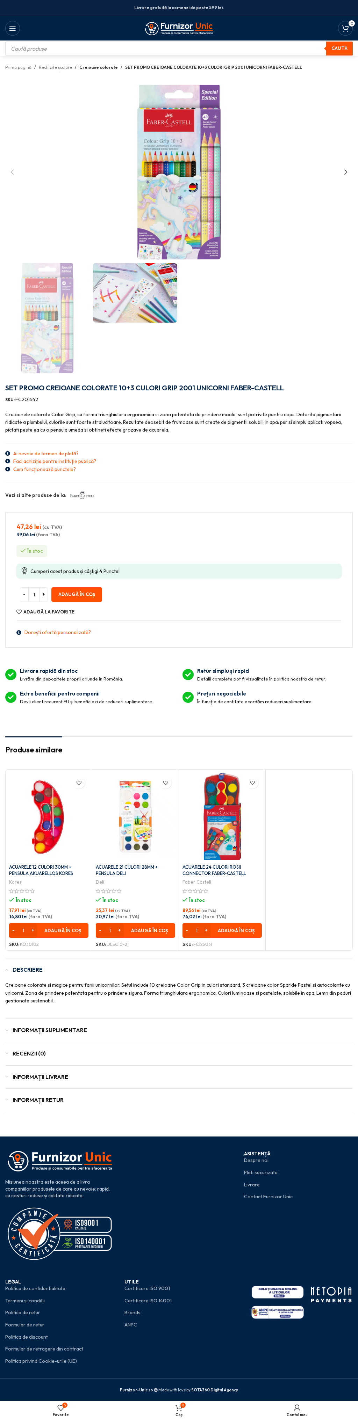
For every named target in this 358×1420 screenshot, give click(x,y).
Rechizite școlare (55, 67)
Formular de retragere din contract (44, 1349)
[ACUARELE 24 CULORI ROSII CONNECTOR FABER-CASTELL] (222, 816)
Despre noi (256, 1160)
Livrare (252, 1185)
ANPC (130, 1325)
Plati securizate (261, 1172)
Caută (339, 48)
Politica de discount (26, 1337)
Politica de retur (22, 1312)
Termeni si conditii (25, 1300)
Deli (100, 882)
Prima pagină (18, 67)
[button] (12, 172)
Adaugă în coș (76, 594)
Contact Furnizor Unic (268, 1196)
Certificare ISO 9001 (147, 1288)
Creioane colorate (98, 67)
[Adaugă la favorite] (79, 783)
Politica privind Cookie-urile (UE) (41, 1361)
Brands (132, 1312)
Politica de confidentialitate (35, 1288)
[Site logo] (179, 27)
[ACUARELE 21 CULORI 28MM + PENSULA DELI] (135, 816)
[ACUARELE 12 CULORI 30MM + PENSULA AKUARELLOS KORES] (48, 816)
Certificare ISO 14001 (148, 1300)
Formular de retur (24, 1325)
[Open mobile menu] (12, 28)
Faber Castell (196, 882)
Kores (15, 882)
